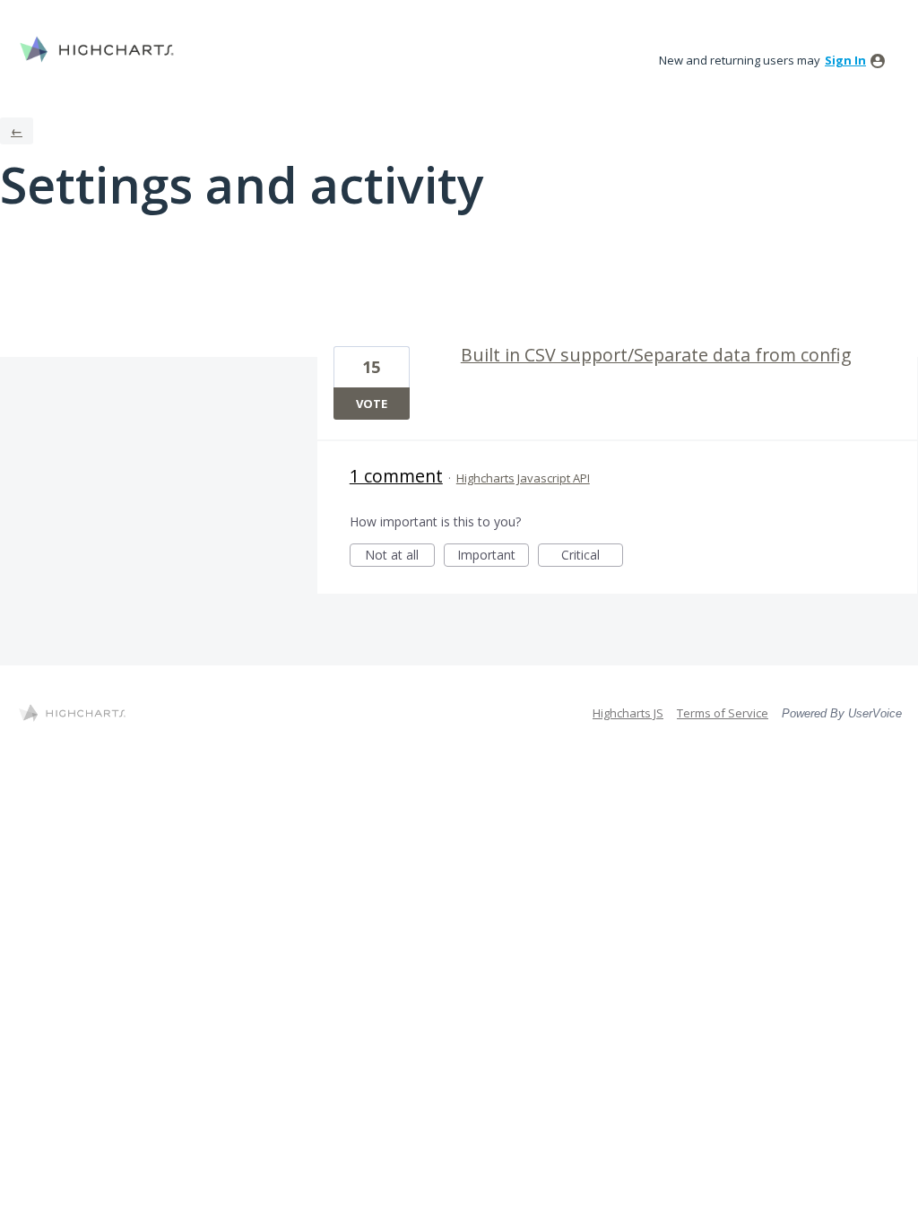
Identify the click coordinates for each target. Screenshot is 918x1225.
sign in (845, 60)
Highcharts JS (628, 713)
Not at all (400, 556)
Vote (371, 403)
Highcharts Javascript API (523, 478)
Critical (592, 556)
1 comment (396, 476)
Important (493, 556)
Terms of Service (722, 713)
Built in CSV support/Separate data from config (656, 355)
